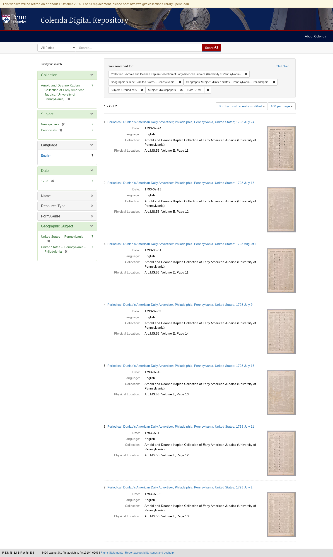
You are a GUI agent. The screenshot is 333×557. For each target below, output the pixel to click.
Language (49, 145)
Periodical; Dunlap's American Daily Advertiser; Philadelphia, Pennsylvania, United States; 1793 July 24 (180, 122)
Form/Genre (50, 216)
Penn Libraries (18, 552)
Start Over (282, 66)
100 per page (281, 106)
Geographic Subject (57, 226)
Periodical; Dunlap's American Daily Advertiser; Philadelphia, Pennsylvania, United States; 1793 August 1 (182, 244)
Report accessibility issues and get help (149, 552)
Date (45, 171)
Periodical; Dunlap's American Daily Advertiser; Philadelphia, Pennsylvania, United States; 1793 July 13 (180, 183)
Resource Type (53, 206)
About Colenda (315, 36)
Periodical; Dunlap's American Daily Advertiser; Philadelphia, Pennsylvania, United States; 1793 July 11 (180, 426)
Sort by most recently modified (241, 106)
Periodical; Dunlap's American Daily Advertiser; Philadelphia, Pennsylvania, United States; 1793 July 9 (180, 304)
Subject (47, 114)
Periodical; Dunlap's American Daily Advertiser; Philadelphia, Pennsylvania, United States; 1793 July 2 (180, 487)
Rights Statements (112, 552)
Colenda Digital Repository (19, 20)
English (46, 155)
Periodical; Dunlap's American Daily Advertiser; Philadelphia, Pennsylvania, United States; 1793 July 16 (180, 365)
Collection (49, 75)
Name (46, 196)
